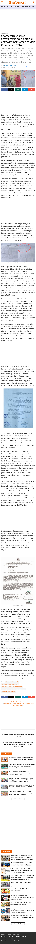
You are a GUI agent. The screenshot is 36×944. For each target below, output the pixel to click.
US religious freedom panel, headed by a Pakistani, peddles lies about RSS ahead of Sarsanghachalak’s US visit (22, 911)
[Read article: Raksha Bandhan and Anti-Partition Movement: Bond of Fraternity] (5, 904)
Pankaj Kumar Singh (10, 66)
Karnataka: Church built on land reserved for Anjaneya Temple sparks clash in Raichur (21, 786)
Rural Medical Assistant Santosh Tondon (12, 686)
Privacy (3, 935)
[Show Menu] (2, 2)
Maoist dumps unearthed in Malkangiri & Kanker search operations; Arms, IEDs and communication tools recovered (22, 877)
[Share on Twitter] (11, 89)
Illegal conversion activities (8, 691)
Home (3, 7)
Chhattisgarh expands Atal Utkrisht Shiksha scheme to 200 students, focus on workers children (21, 759)
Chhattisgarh (15, 682)
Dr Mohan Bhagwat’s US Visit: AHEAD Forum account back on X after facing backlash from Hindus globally (21, 871)
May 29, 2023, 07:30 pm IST (10, 67)
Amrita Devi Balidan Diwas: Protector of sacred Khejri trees (21, 890)
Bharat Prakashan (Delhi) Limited (9, 939)
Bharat (9, 7)
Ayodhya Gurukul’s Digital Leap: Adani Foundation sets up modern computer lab (22, 917)
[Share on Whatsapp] (18, 89)
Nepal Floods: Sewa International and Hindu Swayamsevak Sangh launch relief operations (22, 884)
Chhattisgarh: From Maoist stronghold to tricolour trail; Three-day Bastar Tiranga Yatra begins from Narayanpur (21, 793)
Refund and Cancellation (7, 936)
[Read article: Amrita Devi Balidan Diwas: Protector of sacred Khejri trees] (5, 891)
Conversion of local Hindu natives (10, 684)
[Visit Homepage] (17, 2)
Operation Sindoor (28, 7)
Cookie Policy (16, 935)
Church (8, 682)
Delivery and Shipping (21, 936)
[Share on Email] (31, 89)
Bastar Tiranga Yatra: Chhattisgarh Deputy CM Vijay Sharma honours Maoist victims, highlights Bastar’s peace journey (21, 780)
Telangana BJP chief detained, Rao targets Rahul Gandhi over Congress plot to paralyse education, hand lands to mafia (22, 857)
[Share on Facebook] (4, 89)
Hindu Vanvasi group (7, 689)
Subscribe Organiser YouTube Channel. (18, 702)
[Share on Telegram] (25, 89)
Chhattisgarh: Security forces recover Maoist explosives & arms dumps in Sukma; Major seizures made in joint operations (22, 766)
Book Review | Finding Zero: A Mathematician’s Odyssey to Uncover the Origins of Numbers (22, 897)
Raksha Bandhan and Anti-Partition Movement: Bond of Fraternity (20, 903)
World (17, 7)
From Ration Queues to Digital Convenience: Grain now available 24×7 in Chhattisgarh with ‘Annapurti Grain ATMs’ (21, 773)
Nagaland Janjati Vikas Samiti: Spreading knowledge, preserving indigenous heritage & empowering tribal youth (22, 864)
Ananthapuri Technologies (13, 941)
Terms (9, 935)
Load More (18, 799)
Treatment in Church (19, 689)
